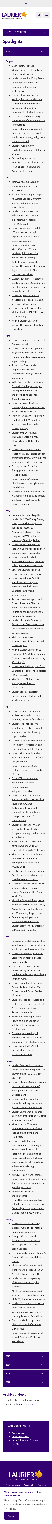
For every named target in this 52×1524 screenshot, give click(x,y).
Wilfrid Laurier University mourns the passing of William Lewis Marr (27, 325)
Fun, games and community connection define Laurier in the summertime (28, 120)
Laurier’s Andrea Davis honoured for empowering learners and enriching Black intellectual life (29, 745)
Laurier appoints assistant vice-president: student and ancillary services (26, 696)
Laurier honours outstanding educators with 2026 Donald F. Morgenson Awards (28, 799)
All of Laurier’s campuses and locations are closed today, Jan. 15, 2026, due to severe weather (29, 1295)
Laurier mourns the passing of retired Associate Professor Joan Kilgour (27, 1337)
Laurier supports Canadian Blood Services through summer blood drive (29, 483)
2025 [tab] (8, 1356)
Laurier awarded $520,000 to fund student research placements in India (27, 1050)
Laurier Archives (24, 1404)
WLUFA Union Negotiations (27, 1174)
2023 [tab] (8, 1374)
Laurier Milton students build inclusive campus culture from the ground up (27, 757)
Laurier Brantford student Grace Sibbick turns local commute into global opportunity (29, 1183)
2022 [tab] (8, 1382)
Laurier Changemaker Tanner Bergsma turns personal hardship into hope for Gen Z (29, 1116)
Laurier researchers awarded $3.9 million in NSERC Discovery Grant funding (29, 312)
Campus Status (13, 1485)
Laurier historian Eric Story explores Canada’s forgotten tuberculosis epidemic (27, 1228)
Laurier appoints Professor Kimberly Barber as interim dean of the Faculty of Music (28, 407)
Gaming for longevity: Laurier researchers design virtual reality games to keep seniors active (29, 1103)
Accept (11, 1515)
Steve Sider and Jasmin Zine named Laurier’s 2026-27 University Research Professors (28, 846)
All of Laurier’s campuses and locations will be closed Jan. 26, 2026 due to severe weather (28, 1270)
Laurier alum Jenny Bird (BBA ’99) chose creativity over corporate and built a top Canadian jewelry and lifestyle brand (27, 587)
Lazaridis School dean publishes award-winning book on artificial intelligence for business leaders (28, 945)
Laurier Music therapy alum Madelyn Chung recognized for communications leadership (28, 549)
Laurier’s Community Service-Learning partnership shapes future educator (27, 957)
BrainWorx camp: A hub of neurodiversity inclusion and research (25, 186)
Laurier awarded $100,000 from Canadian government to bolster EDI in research (29, 671)
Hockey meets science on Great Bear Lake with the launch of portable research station (28, 875)
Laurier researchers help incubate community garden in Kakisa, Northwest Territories (28, 561)
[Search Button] (39, 15)
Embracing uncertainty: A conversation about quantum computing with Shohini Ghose (28, 1037)
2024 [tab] (8, 1365)
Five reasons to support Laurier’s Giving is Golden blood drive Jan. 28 (29, 1257)
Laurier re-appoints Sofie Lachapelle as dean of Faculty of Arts (27, 770)
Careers (42, 1485)
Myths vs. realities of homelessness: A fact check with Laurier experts (29, 641)
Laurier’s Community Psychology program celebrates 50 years (28, 150)
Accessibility (29, 1485)
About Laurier (18, 1432)
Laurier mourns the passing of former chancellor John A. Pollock (26, 1282)
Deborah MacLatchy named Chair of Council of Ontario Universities (26, 1324)
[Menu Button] (46, 15)
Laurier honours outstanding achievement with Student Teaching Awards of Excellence (28, 715)
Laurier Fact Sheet (20, 1436)
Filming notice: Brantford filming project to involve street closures (25, 470)
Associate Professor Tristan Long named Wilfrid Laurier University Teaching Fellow (26, 536)
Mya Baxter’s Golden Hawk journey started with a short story (26, 683)
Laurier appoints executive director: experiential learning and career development (27, 300)
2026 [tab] (8, 51)
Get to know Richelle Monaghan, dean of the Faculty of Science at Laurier (28, 70)
